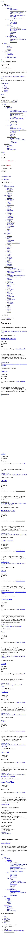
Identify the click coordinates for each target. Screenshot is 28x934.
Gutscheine (9, 193)
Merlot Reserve (7, 541)
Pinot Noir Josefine (8, 339)
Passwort (6, 165)
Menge (2, 378)
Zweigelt (4, 371)
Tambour (4, 692)
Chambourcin (6, 599)
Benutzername (7, 161)
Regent (3, 721)
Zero (3, 632)
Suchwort (3, 100)
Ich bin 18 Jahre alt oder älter (8, 76)
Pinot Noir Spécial (8, 511)
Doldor (3, 571)
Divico (3, 664)
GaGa (3, 454)
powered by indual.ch (14, 931)
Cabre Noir (5, 752)
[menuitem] (15, 4)
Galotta (4, 481)
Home (8, 318)
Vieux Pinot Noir (7, 782)
